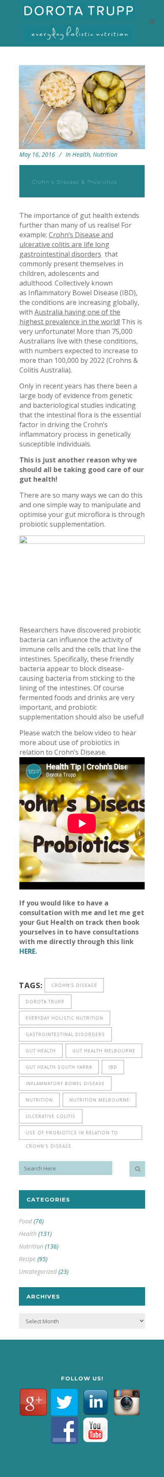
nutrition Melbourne (99, 1100)
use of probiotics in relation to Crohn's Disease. (72, 1135)
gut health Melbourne (103, 1051)
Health (81, 154)
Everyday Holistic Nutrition (64, 1018)
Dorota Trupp (45, 1002)
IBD (112, 1067)
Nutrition (105, 154)
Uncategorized (38, 1271)
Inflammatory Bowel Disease (65, 1083)
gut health (41, 1051)
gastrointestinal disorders (65, 1034)
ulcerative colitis (51, 1116)
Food (25, 1221)
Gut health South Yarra (59, 1067)
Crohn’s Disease (74, 985)
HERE (27, 951)
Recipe (27, 1259)
